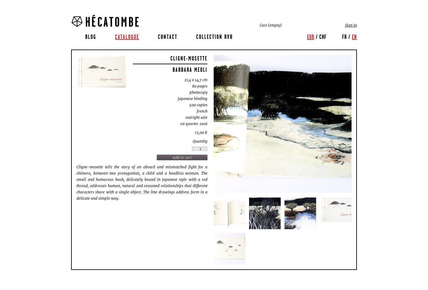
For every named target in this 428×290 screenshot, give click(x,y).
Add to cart (182, 157)
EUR (310, 36)
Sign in (351, 25)
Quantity (200, 141)
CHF (322, 36)
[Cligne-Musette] (102, 72)
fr (344, 36)
